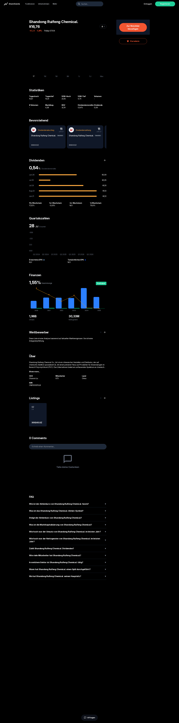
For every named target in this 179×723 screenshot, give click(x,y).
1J (79, 76)
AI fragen (91, 718)
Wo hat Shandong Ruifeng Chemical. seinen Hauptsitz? (67, 576)
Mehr (55, 4)
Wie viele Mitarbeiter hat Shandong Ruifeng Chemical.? (67, 555)
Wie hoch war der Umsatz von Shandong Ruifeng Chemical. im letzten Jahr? (67, 531)
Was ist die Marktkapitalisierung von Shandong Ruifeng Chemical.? (67, 524)
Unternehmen (43, 4)
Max (101, 76)
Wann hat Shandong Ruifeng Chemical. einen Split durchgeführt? (67, 569)
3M (68, 76)
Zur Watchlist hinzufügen (133, 27)
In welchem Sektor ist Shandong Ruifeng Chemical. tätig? (67, 562)
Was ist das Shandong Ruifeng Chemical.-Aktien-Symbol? (67, 511)
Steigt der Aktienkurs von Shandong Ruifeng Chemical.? (67, 518)
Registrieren (165, 4)
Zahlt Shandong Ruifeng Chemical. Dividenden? (67, 548)
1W (45, 76)
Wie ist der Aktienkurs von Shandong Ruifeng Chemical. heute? (67, 504)
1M (56, 76)
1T (34, 76)
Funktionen (30, 4)
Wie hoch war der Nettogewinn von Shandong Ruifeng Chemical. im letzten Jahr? (67, 540)
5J (90, 76)
